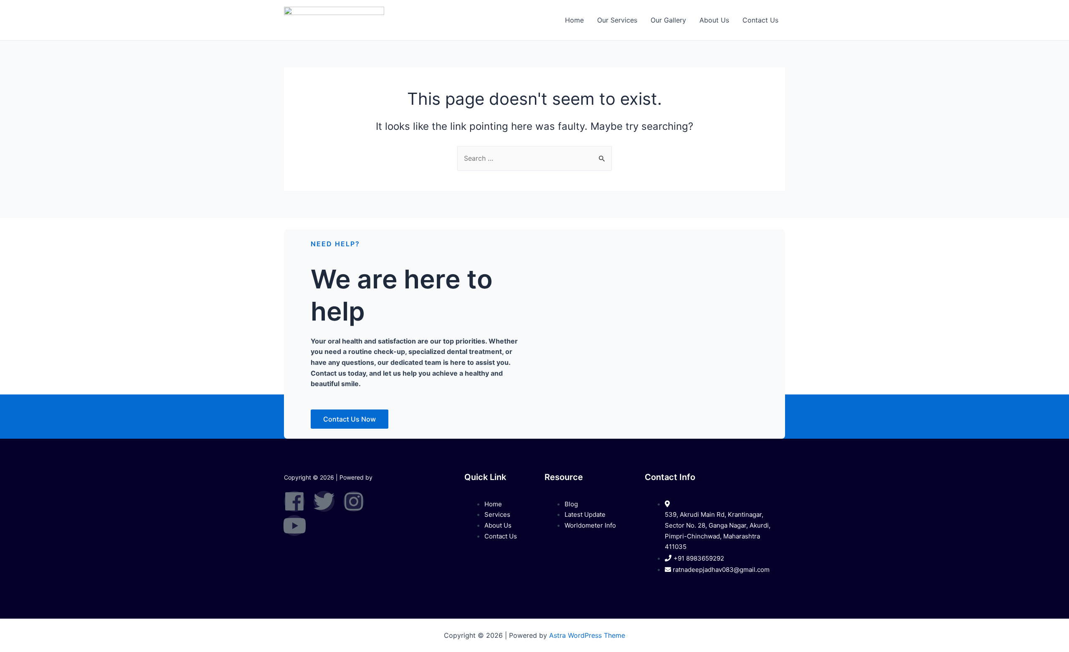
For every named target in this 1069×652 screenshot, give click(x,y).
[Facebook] (294, 501)
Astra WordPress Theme (587, 635)
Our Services (617, 20)
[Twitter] (324, 501)
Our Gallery (668, 20)
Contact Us (760, 20)
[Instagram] (353, 501)
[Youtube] (294, 525)
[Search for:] (534, 158)
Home (574, 20)
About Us (714, 20)
